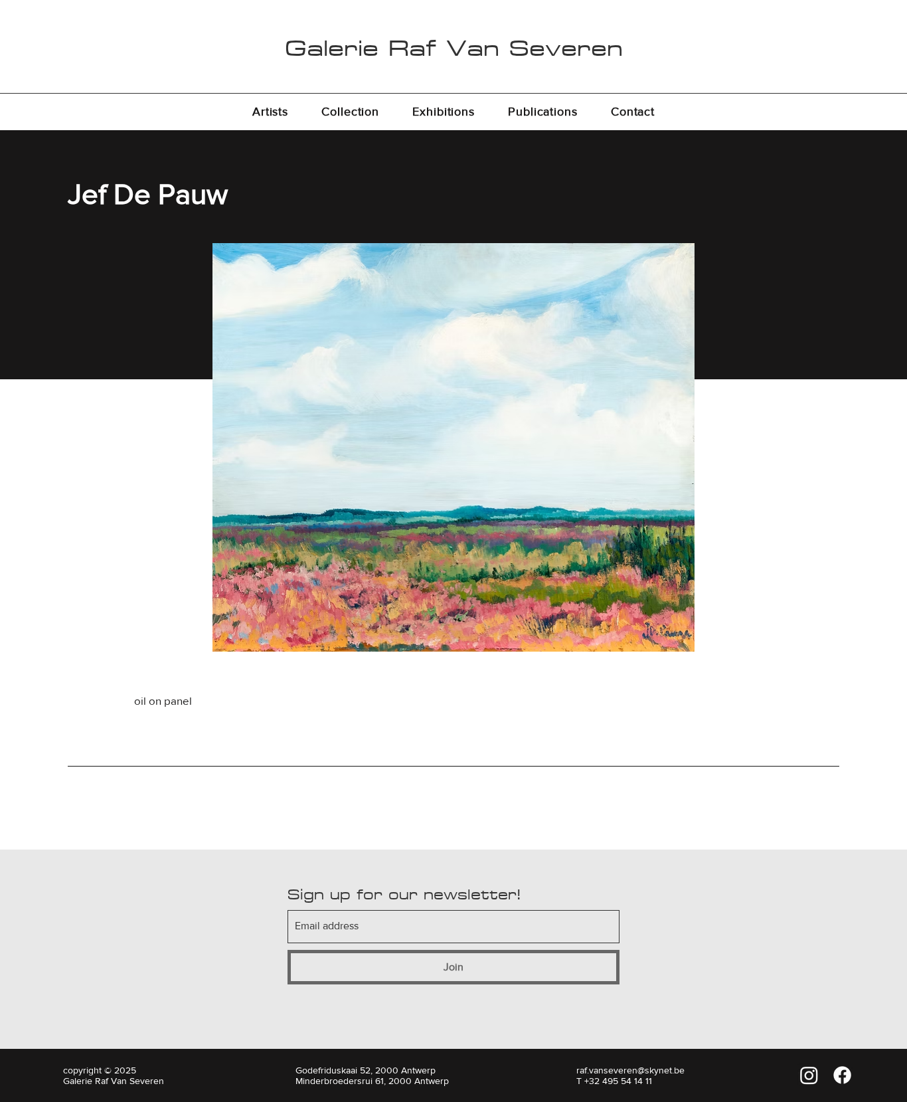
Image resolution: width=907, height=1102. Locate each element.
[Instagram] (809, 1075)
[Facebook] (842, 1075)
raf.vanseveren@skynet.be (630, 1070)
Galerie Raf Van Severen (454, 48)
